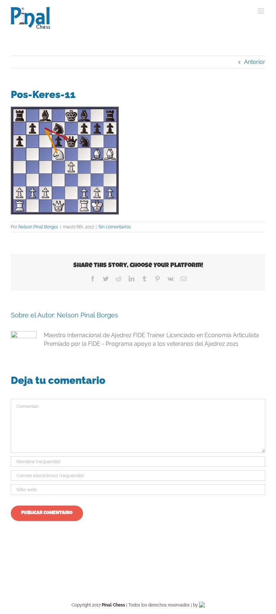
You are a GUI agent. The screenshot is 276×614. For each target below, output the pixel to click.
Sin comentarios (114, 226)
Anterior (254, 62)
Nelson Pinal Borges (38, 226)
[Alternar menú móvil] (261, 11)
